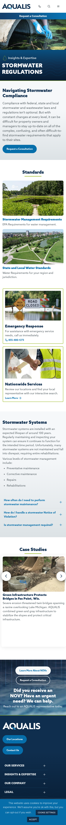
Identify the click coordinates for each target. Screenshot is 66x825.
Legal (9, 792)
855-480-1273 (16, 340)
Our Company (15, 783)
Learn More (11, 398)
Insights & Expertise (20, 774)
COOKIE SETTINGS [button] (47, 812)
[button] (6, 576)
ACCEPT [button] (33, 819)
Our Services (14, 765)
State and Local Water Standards (27, 268)
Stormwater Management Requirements (32, 219)
